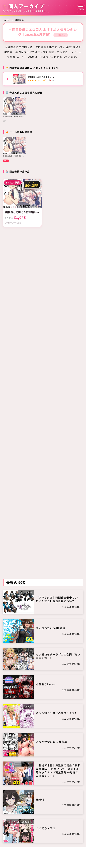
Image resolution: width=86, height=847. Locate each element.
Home (6, 20)
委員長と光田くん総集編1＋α (41, 77)
